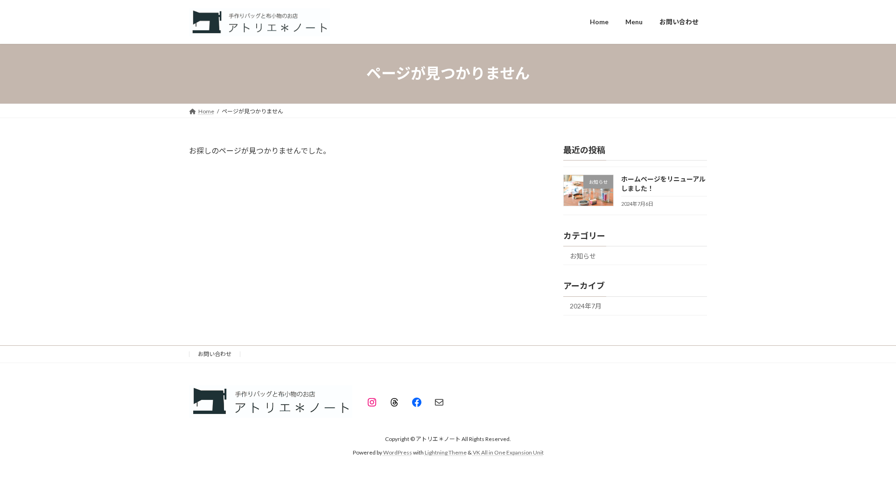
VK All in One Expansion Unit (508, 452)
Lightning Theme (446, 452)
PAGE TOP (867, 480)
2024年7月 (586, 306)
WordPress (397, 452)
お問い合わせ (214, 353)
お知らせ (583, 255)
